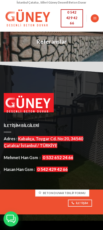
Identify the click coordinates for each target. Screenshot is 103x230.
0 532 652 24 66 (58, 157)
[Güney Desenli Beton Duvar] (28, 18)
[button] (11, 218)
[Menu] (95, 18)
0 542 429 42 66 (52, 169)
